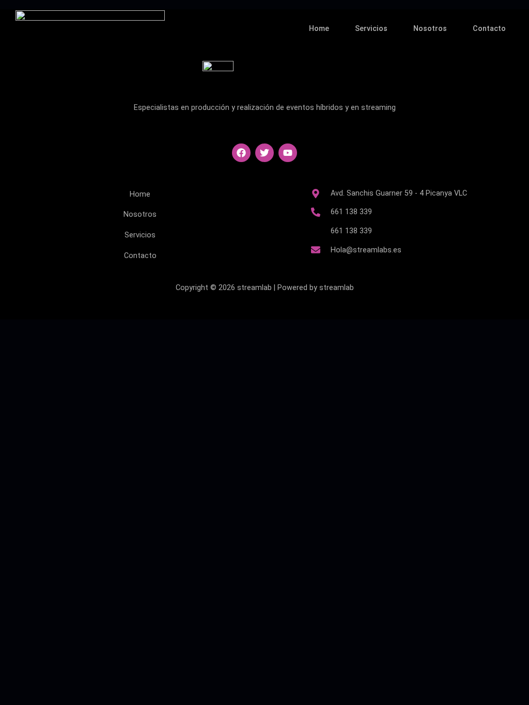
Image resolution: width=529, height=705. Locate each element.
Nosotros (430, 28)
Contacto (489, 28)
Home (319, 28)
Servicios (371, 28)
